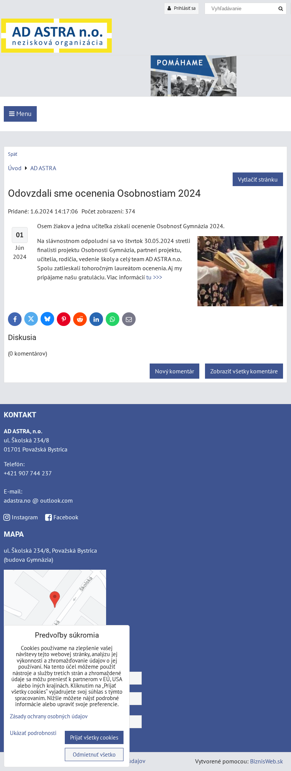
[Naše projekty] (145, 94)
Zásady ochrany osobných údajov (49, 716)
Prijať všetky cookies (94, 737)
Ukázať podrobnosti (33, 733)
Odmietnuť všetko (94, 754)
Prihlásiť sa (184, 8)
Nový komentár (174, 371)
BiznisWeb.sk (266, 761)
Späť (12, 154)
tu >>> (154, 277)
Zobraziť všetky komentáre (244, 371)
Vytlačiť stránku (258, 179)
